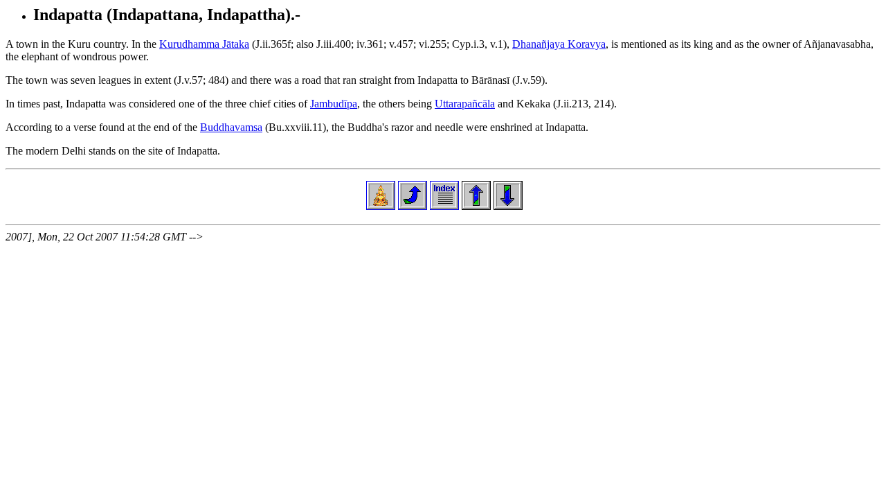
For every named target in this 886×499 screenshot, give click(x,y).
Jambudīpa (333, 104)
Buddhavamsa (231, 127)
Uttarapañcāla (465, 104)
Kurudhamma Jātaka (204, 44)
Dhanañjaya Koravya (559, 44)
